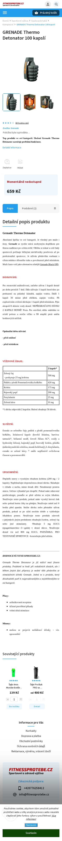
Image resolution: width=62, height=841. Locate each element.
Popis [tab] (10, 208)
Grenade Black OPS (49, 264)
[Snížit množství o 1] (7, 699)
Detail (37, 706)
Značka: (11, 128)
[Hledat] (56, 4)
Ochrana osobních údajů (31, 746)
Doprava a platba (31, 736)
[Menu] (4, 12)
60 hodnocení (22, 123)
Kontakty (31, 731)
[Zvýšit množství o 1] (20, 699)
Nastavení (31, 825)
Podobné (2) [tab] (29, 208)
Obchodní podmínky (31, 741)
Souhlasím (31, 833)
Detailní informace (12, 147)
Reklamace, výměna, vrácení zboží (31, 751)
